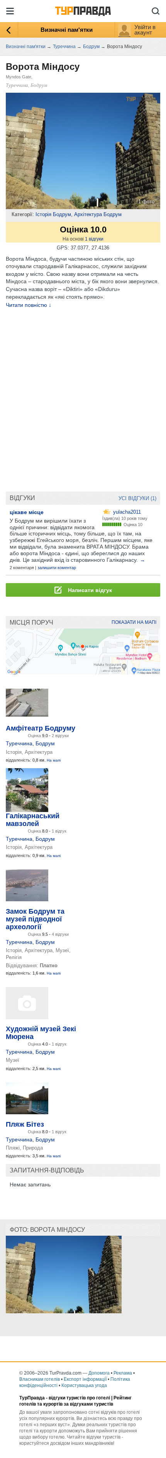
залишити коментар (56, 567)
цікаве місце (27, 512)
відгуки (94, 239)
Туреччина (19, 743)
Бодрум (45, 743)
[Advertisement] (83, 400)
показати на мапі (134, 622)
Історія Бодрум (53, 214)
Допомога (99, 1373)
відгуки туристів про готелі (79, 1398)
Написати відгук (89, 590)
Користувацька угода (84, 1385)
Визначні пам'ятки (67, 29)
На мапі (54, 760)
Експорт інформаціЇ (85, 1379)
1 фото (146, 201)
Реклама (122, 1373)
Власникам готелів (39, 1379)
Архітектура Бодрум (98, 214)
